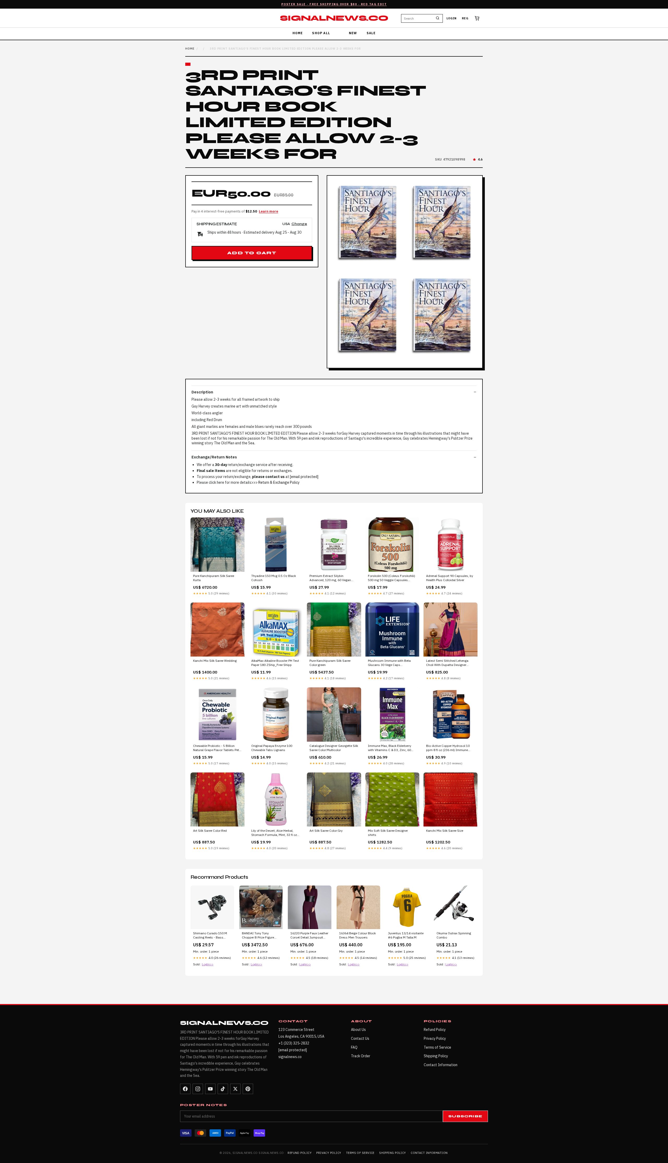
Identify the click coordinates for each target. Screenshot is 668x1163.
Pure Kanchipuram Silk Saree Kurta (213, 578)
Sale (371, 33)
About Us (358, 1029)
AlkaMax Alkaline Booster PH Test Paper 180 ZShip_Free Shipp (275, 663)
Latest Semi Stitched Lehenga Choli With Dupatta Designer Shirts (447, 663)
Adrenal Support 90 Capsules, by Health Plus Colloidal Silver (449, 578)
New (353, 33)
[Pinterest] (248, 1089)
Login (451, 18)
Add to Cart (251, 253)
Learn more (268, 211)
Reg (465, 18)
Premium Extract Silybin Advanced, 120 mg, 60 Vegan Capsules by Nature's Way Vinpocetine (330, 578)
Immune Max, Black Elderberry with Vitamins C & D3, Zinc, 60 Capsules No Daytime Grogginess (392, 748)
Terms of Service (437, 1047)
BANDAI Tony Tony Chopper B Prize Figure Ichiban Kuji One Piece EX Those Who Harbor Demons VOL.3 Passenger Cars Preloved (260, 935)
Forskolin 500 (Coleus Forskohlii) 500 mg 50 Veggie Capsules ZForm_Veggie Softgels (391, 578)
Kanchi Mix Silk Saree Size (444, 831)
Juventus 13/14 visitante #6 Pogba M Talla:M (406, 935)
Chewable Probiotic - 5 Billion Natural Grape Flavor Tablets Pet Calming (216, 748)
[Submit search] (437, 18)
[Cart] (477, 18)
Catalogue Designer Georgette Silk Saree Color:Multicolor (333, 748)
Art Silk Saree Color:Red (210, 831)
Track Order (360, 1056)
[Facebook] (185, 1089)
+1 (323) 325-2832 (293, 1043)
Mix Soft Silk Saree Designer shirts (388, 833)
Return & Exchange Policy (279, 482)
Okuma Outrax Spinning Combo (454, 935)
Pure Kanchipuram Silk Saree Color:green (329, 663)
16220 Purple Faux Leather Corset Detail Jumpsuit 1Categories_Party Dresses (309, 935)
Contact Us (360, 1038)
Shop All (321, 33)
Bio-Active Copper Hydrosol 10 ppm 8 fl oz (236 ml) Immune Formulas (448, 748)
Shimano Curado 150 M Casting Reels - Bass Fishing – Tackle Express (210, 935)
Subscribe (465, 1116)
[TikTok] (223, 1089)
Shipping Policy (436, 1056)
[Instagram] (198, 1089)
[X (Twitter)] (235, 1089)
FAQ (354, 1047)
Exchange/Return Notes (214, 456)
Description (202, 391)
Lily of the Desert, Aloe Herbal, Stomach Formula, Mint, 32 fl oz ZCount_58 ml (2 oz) (274, 833)
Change (299, 224)
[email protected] (304, 476)
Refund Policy (435, 1029)
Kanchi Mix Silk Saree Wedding (215, 661)
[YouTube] (210, 1089)
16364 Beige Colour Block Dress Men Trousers (357, 935)
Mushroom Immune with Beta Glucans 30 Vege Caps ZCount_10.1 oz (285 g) (389, 663)
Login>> (207, 964)
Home (298, 33)
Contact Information (440, 1064)
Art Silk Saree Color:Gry (326, 831)
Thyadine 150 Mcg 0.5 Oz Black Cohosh (273, 578)
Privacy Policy (435, 1038)
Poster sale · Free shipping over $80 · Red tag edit (334, 4)
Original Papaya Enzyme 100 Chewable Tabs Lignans (271, 748)
